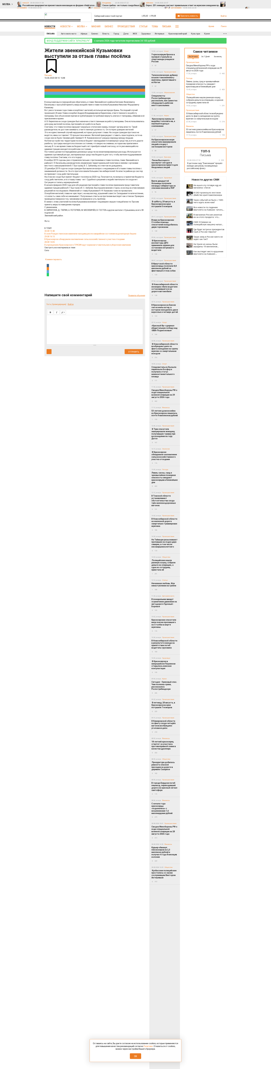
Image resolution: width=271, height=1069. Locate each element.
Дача (125, 34)
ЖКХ (135, 34)
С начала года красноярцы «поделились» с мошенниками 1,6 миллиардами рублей (161, 808)
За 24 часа (193, 56)
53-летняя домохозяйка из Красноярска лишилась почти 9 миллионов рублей (164, 413)
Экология (166, 449)
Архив (211, 26)
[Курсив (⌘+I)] (57, 312)
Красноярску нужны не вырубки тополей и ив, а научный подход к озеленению (163, 122)
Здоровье (146, 34)
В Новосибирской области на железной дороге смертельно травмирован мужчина (164, 522)
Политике (148, 1046)
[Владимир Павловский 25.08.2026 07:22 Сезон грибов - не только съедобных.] (235, 3)
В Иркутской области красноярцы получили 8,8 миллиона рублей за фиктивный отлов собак (164, 267)
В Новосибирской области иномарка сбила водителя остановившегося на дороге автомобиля (164, 288)
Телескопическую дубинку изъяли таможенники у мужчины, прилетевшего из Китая (164, 78)
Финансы (166, 408)
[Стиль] (63, 312)
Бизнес (109, 26)
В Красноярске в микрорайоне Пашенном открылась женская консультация (163, 665)
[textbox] (95, 329)
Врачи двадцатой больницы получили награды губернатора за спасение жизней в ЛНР (163, 184)
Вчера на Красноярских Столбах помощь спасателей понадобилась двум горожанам (164, 223)
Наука (166, 116)
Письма (166, 26)
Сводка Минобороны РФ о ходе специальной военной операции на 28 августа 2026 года (164, 830)
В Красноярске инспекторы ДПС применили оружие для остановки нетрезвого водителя (162, 245)
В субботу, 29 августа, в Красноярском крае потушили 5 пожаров (163, 204)
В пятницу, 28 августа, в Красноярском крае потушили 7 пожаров (163, 705)
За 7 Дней (205, 56)
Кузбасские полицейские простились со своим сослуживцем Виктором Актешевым (163, 874)
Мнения (95, 26)
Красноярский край (178, 34)
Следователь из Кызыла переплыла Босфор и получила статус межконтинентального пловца (163, 372)
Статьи (143, 26)
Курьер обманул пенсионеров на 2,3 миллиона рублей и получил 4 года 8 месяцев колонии (164, 852)
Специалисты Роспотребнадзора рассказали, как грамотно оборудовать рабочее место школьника (164, 100)
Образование (169, 93)
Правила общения (136, 295)
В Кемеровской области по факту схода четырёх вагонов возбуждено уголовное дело (163, 724)
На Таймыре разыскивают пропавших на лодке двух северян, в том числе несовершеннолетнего (164, 543)
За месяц (218, 56)
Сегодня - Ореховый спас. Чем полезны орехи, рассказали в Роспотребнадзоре (164, 685)
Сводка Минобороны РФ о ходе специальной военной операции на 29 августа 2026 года (164, 393)
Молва (81, 26)
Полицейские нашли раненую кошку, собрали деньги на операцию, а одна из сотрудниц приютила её (163, 565)
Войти (71, 304)
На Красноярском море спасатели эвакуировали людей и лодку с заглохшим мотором (163, 143)
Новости (65, 26)
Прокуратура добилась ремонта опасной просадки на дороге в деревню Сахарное (163, 766)
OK (135, 1056)
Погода (165, 469)
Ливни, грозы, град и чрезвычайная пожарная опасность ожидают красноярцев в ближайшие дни (164, 477)
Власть (105, 34)
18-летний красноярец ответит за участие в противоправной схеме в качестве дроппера (163, 745)
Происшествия (126, 26)
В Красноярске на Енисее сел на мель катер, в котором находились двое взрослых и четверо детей (164, 308)
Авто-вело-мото (68, 34)
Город (116, 34)
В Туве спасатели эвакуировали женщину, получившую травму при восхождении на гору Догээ (163, 434)
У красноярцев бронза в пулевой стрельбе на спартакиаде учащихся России (163, 58)
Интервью (159, 34)
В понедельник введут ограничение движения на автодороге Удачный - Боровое (164, 602)
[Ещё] (225, 34)
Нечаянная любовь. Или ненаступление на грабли (163, 584)
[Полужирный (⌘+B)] (50, 312)
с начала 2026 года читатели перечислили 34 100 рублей (101, 40)
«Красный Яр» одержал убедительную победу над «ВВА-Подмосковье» (164, 328)
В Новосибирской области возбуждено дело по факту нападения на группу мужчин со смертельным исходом (164, 349)
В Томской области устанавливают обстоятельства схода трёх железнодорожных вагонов (163, 500)
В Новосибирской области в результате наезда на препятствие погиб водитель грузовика (164, 644)
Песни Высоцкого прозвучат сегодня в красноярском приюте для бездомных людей (164, 163)
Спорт (166, 51)
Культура (195, 34)
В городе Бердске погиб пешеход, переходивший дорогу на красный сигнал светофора (164, 786)
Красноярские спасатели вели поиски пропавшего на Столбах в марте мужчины (163, 623)
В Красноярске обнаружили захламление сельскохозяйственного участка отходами (164, 455)
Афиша (84, 34)
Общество (166, 557)
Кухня (207, 34)
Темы (155, 26)
